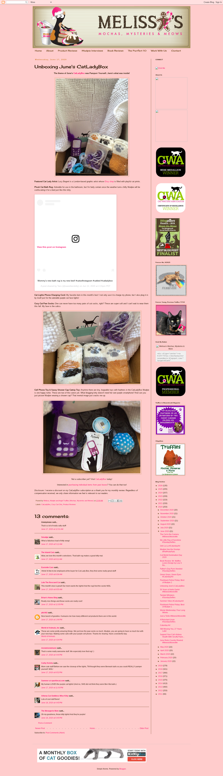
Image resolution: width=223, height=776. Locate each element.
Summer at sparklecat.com (53, 681)
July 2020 (164, 528)
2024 (160, 493)
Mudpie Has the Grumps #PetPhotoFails (170, 550)
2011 (160, 694)
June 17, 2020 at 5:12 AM (51, 544)
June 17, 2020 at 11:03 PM (52, 688)
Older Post (144, 728)
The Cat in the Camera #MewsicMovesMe (169, 535)
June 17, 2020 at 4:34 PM (51, 640)
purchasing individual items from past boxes (88, 485)
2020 (160, 507)
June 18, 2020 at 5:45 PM (51, 718)
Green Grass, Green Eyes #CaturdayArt (170, 575)
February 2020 (166, 658)
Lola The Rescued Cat (50, 582)
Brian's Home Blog (49, 598)
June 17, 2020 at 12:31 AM (52, 529)
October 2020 (166, 517)
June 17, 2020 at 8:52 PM (51, 672)
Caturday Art (165, 625)
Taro (59, 286)
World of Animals (48, 636)
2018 (160, 669)
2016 (160, 676)
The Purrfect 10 (137, 50)
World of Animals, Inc (50, 628)
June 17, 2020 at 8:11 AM (51, 559)
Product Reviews (67, 50)
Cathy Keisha (47, 663)
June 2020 (165, 531)
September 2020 (167, 521)
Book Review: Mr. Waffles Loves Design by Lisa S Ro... (171, 563)
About (49, 50)
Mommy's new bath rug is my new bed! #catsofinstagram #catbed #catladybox (75, 280)
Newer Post (40, 728)
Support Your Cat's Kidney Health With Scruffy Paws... (172, 635)
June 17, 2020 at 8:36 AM (51, 574)
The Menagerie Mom (50, 711)
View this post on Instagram (51, 247)
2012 (160, 690)
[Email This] (109, 500)
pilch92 (44, 613)
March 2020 (165, 654)
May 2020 (164, 647)
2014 (160, 683)
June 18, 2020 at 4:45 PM (51, 703)
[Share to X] (115, 500)
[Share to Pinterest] (121, 500)
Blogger (122, 769)
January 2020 (166, 661)
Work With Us (159, 50)
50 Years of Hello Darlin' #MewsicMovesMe (170, 591)
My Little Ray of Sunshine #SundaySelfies (170, 541)
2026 (160, 486)
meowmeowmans (48, 648)
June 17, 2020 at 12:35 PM (52, 604)
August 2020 (165, 524)
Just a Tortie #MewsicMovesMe (173, 616)
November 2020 (167, 513)
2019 (160, 666)
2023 (160, 496)
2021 (160, 503)
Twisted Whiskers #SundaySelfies (167, 596)
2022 (160, 500)
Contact (176, 50)
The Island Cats (48, 552)
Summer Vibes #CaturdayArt (172, 601)
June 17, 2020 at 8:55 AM (51, 589)
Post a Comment (45, 723)
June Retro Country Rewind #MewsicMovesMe (171, 641)
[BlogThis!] (112, 500)
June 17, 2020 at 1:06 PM (51, 620)
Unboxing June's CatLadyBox (172, 586)
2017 (160, 673)
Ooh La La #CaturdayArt (170, 546)
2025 (160, 489)
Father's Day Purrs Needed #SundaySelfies (171, 570)
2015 (160, 680)
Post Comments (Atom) (55, 733)
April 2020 (164, 650)
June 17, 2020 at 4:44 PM (51, 655)
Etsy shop (109, 181)
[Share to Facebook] (118, 500)
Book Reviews (115, 50)
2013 (160, 687)
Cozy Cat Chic (56, 504)
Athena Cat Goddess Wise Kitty (54, 696)
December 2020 (167, 510)
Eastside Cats (47, 567)
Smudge (44, 537)
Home (38, 50)
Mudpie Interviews (92, 50)
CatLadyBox (79, 73)
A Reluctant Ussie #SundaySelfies (167, 621)
